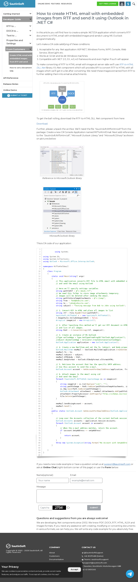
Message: (41, 486)
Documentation (56, 559)
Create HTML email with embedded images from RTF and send (21, 58)
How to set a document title (21, 69)
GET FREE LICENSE (107, 4)
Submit (94, 507)
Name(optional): (45, 475)
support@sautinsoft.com (117, 464)
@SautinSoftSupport (93, 553)
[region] (41, 570)
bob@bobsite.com (80, 301)
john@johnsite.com (79, 303)
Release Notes (10, 84)
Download (42, 123)
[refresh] (68, 507)
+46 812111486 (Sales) (93, 556)
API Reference (10, 78)
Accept (74, 569)
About (52, 553)
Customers (54, 556)
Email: (73, 475)
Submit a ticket (18, 95)
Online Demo (10, 90)
